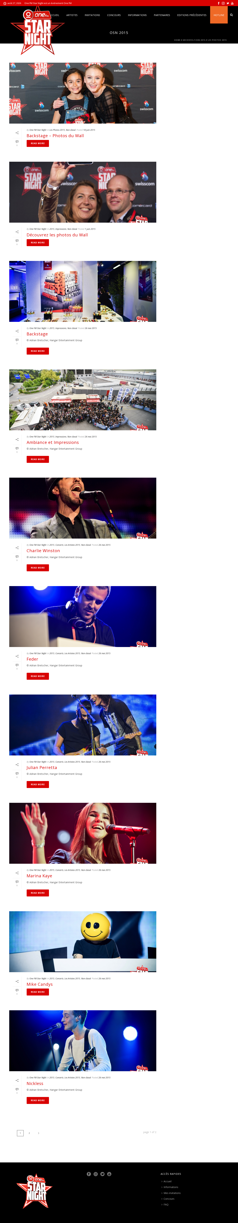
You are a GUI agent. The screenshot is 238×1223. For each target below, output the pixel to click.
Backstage (37, 334)
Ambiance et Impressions (53, 442)
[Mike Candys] (82, 941)
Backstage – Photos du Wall (55, 135)
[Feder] (82, 616)
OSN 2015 (200, 40)
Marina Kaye (39, 876)
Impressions (60, 229)
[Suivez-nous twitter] (102, 1174)
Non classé (71, 129)
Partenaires (162, 15)
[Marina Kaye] (82, 833)
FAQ (166, 1204)
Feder (32, 659)
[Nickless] (82, 1040)
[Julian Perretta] (82, 725)
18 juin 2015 (89, 129)
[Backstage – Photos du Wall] (82, 93)
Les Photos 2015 (217, 40)
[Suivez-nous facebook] (89, 1174)
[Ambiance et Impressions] (82, 399)
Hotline (219, 15)
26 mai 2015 (91, 328)
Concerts (59, 544)
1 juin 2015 (90, 229)
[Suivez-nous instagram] (96, 1174)
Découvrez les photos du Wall (57, 235)
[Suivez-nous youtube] (109, 1174)
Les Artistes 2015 (72, 544)
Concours (114, 15)
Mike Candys (40, 984)
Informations (137, 15)
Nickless (35, 1083)
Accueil (167, 1181)
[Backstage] (82, 291)
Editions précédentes (191, 15)
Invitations (92, 15)
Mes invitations (172, 1193)
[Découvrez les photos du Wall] (82, 192)
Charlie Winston (43, 550)
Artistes (72, 15)
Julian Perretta (42, 767)
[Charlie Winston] (82, 508)
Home (177, 40)
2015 (51, 229)
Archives (188, 40)
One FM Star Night (37, 129)
